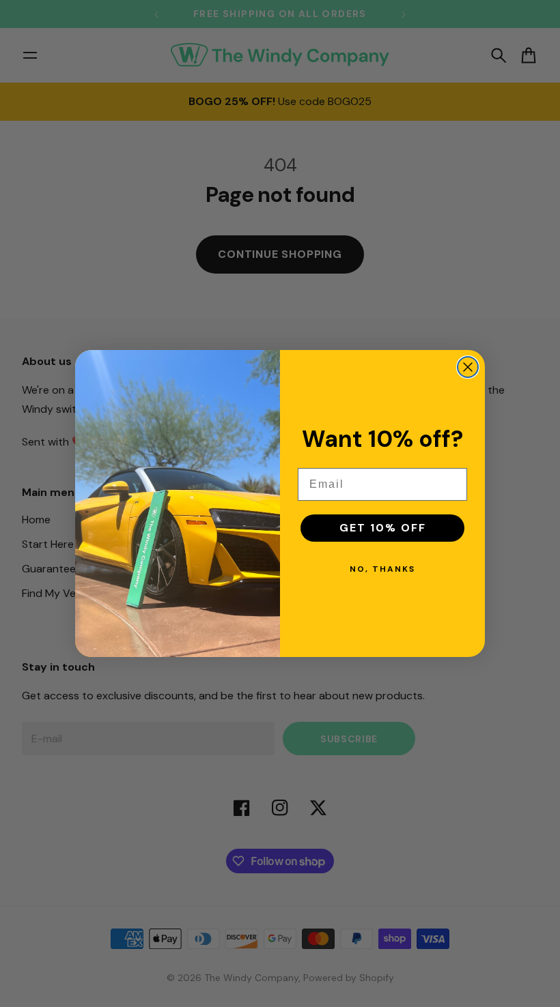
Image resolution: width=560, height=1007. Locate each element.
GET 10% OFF (382, 528)
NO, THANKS (382, 569)
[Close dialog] (468, 367)
